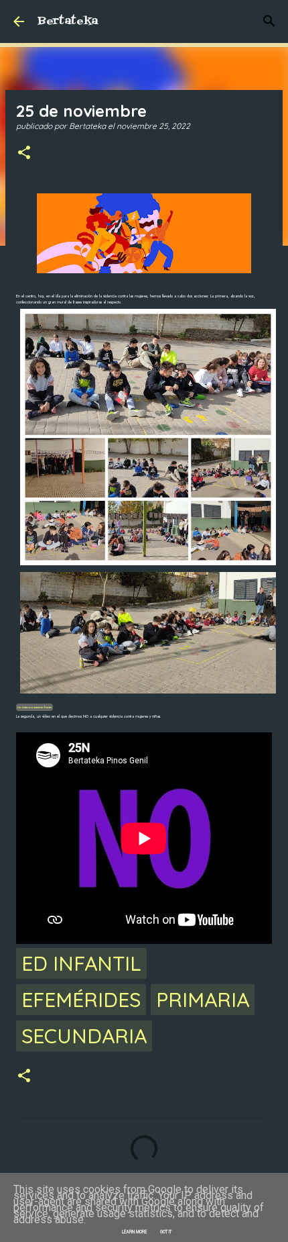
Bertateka (68, 21)
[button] (24, 153)
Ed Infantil (81, 963)
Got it (165, 1232)
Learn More (134, 1232)
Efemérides (81, 999)
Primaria (202, 999)
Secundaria (84, 1036)
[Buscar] (269, 21)
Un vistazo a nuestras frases (34, 707)
